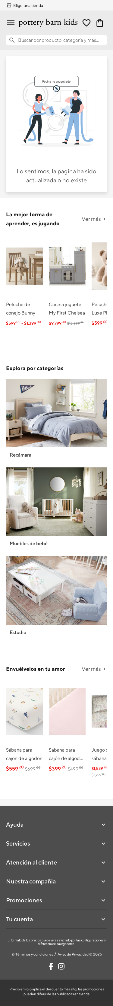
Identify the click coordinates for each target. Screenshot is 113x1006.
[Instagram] (61, 966)
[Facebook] (51, 966)
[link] (24, 281)
